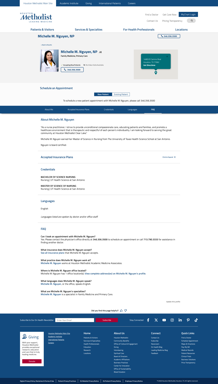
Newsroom (155, 343)
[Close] (167, 56)
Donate (32, 361)
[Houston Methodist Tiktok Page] (196, 320)
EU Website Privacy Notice (89, 381)
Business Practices (121, 362)
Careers (131, 3)
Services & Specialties (88, 29)
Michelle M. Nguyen (51, 263)
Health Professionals (91, 343)
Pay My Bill (185, 347)
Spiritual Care (119, 353)
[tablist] (112, 94)
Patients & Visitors (42, 29)
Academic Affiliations (122, 359)
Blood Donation (119, 372)
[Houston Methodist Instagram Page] (172, 320)
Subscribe (107, 320)
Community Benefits (121, 340)
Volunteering (118, 350)
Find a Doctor (151, 14)
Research (87, 350)
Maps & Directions (188, 343)
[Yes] (121, 310)
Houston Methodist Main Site (37, 3)
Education (87, 347)
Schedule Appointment (189, 340)
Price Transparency (188, 362)
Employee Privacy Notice (134, 381)
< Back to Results (46, 45)
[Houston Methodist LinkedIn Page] (180, 320)
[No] (125, 310)
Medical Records (187, 350)
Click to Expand (168, 157)
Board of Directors (120, 356)
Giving (89, 3)
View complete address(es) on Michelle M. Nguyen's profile (115, 273)
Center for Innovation (121, 365)
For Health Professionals (138, 29)
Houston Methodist (121, 337)
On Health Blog (156, 347)
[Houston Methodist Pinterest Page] (188, 320)
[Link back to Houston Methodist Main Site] (40, 17)
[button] (156, 73)
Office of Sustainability (122, 368)
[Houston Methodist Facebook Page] (148, 320)
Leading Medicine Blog (159, 350)
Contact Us (155, 337)
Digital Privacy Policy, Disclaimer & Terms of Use (37, 381)
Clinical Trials (186, 356)
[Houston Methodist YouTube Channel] (164, 320)
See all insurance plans (52, 253)
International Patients (110, 3)
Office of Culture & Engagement (125, 343)
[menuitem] (38, 3)
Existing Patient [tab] (121, 94)
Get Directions (149, 65)
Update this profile (173, 301)
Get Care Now (169, 14)
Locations (181, 29)
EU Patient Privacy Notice (112, 381)
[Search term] (191, 21)
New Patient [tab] (103, 94)
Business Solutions (188, 359)
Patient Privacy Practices (67, 381)
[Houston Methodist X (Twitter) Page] (156, 320)
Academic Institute (69, 3)
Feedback (154, 353)
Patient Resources (188, 353)
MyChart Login (188, 14)
